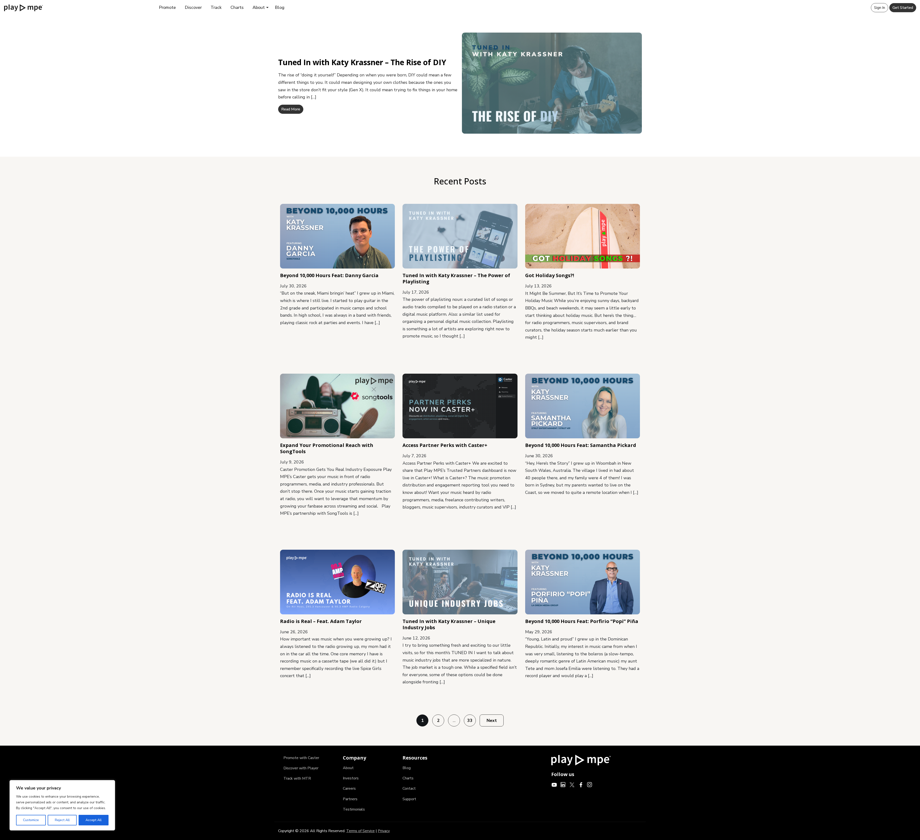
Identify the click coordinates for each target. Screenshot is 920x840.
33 (469, 720)
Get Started (902, 7)
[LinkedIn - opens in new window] (563, 784)
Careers (349, 788)
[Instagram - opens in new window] (590, 784)
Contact (409, 788)
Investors (351, 778)
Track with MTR (297, 778)
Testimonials (354, 809)
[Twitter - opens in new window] (572, 784)
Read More (290, 109)
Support (409, 799)
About (259, 7)
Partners (350, 799)
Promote (167, 7)
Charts (237, 7)
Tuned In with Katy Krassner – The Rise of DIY (362, 62)
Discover (193, 7)
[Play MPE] (23, 7)
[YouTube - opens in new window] (554, 784)
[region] (62, 805)
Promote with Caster (301, 757)
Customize (31, 820)
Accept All (94, 820)
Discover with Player (300, 768)
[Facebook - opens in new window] (581, 784)
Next (492, 720)
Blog (279, 7)
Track (216, 7)
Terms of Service (360, 831)
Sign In (879, 7)
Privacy (384, 831)
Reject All (62, 820)
